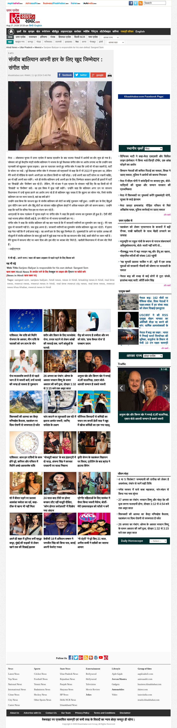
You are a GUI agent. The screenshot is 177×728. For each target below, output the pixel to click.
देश (24, 31)
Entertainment (93, 668)
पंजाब (52, 37)
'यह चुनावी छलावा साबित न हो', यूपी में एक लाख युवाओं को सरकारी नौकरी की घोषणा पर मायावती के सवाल (145, 266)
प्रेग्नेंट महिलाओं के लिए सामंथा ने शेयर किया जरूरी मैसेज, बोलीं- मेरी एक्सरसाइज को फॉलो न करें (94, 502)
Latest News (13, 674)
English (38, 25)
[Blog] (91, 659)
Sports (37, 668)
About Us (14, 713)
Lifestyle (116, 668)
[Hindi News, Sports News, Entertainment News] (11, 31)
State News (65, 668)
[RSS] (86, 659)
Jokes (88, 694)
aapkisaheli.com (145, 674)
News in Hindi (15, 275)
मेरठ (77, 42)
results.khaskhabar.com (148, 700)
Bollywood (91, 674)
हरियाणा (43, 37)
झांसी (101, 42)
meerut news (22, 283)
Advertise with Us (32, 713)
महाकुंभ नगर (19, 42)
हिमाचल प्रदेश (65, 37)
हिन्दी (31, 25)
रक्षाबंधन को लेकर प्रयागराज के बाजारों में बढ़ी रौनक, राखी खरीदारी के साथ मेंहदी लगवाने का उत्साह (145, 231)
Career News (14, 705)
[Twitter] (76, 659)
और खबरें (167, 215)
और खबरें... (165, 348)
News (10, 668)
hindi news (55, 280)
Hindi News (11, 47)
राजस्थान (33, 37)
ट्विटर (71, 271)
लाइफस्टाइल (66, 31)
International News (17, 689)
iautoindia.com (145, 694)
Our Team (66, 713)
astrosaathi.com (145, 679)
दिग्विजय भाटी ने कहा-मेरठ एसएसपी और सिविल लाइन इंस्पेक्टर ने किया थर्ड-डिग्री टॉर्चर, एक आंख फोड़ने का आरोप (145, 160)
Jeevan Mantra (119, 679)
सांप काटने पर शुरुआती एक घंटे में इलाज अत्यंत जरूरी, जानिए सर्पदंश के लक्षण (60, 420)
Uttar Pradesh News (69, 674)
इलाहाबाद (68, 42)
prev (121, 388)
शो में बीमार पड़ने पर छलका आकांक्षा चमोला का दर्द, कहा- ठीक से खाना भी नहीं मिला (24, 502)
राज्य (10, 37)
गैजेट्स (94, 31)
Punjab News (66, 684)
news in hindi (69, 280)
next (166, 388)
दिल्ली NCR (79, 37)
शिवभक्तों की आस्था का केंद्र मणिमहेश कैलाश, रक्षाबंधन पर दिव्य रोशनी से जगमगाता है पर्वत (25, 420)
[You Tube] (101, 659)
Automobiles (118, 689)
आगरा (84, 42)
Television (91, 684)
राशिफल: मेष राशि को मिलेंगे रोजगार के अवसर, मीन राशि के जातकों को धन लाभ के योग (24, 339)
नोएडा (38, 42)
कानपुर (30, 42)
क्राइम (31, 31)
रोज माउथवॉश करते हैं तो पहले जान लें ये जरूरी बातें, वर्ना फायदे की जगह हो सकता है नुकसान (25, 380)
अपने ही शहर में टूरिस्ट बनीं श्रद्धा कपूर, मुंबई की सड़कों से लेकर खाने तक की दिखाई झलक (26, 543)
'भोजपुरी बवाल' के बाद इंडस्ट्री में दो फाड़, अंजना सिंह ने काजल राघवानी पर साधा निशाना (60, 461)
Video (114, 694)
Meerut (38, 47)
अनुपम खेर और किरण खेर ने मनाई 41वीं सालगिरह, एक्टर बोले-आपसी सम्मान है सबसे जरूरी (94, 380)
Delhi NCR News (68, 700)
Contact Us (51, 713)
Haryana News (66, 689)
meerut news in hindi (43, 283)
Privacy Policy (82, 713)
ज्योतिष (86, 31)
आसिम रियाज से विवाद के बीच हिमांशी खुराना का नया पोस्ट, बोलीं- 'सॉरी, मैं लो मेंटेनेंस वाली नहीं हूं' (144, 416)
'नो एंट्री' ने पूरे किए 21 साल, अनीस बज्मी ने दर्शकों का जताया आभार (93, 543)
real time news (96, 283)
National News (15, 684)
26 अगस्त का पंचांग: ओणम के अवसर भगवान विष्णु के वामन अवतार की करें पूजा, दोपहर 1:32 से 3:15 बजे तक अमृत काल (143, 528)
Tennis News (40, 684)
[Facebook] (71, 659)
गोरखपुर (93, 42)
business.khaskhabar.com (149, 684)
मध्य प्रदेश (93, 37)
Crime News (13, 694)
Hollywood (91, 679)
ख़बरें (19, 31)
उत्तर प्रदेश (20, 37)
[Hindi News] (24, 22)
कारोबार (77, 31)
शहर (10, 42)
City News (13, 700)
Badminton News (42, 689)
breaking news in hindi (90, 280)
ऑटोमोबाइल (105, 31)
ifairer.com (143, 689)
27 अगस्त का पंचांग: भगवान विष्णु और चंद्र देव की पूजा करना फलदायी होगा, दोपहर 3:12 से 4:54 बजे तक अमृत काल (143, 504)
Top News (12, 679)
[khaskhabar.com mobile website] (106, 659)
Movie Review (93, 689)
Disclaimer (125, 713)
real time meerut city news (72, 283)
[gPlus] (81, 659)
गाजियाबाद (48, 42)
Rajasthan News (67, 679)
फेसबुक (52, 271)
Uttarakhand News (68, 705)
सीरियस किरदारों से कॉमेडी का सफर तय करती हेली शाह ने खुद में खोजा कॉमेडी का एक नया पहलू (94, 420)
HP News (64, 694)
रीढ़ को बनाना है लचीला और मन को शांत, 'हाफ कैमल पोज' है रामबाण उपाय (93, 339)
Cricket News (40, 674)
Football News (41, 679)
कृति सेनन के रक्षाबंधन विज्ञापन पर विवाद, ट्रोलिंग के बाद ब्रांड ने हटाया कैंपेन (94, 461)
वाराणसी (58, 42)
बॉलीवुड (55, 31)
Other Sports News (42, 700)
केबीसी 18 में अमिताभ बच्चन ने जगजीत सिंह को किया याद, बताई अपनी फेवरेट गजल (59, 543)
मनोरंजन (46, 31)
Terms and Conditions (104, 713)
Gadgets (115, 684)
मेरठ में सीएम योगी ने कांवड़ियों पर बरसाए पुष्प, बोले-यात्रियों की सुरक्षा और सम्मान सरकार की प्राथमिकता (145, 185)
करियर (116, 31)
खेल (38, 31)
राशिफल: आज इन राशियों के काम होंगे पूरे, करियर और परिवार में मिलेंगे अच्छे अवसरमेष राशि (26, 461)
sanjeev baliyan (39, 280)
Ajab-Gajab (117, 674)
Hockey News (40, 694)
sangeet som (22, 280)
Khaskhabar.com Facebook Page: (144, 96)
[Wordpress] (96, 659)
